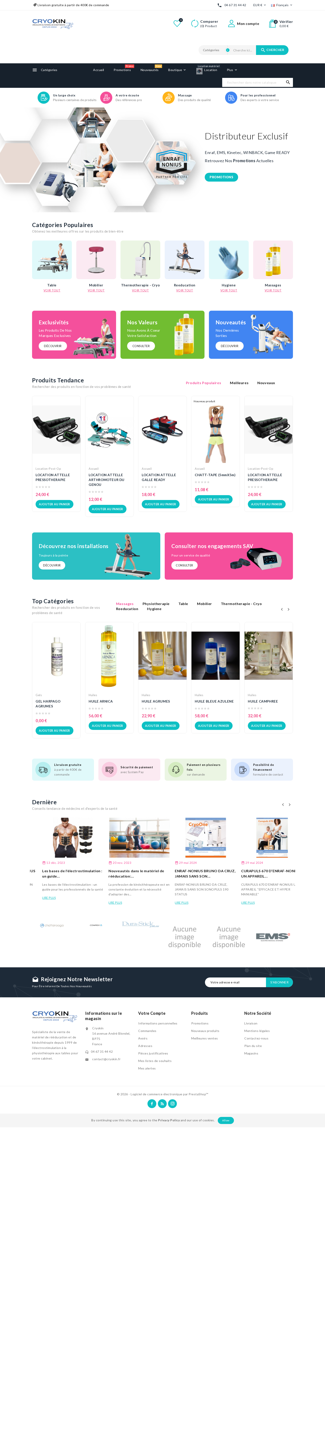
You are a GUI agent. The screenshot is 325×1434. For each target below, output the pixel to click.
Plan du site (253, 1046)
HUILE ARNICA (101, 701)
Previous (15, 159)
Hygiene (229, 285)
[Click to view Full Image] (63, 838)
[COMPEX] (96, 924)
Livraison (251, 1023)
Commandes (147, 1031)
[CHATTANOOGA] (52, 925)
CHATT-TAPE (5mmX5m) (215, 475)
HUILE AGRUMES (156, 701)
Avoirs (142, 1038)
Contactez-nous (256, 1038)
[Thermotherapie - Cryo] (140, 260)
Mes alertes (147, 1068)
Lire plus (39, 898)
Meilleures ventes (204, 1038)
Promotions (199, 1023)
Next (305, 159)
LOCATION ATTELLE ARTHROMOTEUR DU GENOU (106, 480)
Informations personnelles (158, 1023)
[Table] (52, 260)
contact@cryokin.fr (106, 1059)
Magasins (251, 1053)
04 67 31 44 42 (235, 5)
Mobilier (96, 285)
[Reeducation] (185, 260)
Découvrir (53, 346)
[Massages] (273, 260)
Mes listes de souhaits (155, 1061)
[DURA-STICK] (140, 925)
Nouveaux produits (205, 1031)
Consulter (141, 346)
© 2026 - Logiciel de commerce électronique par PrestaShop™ (162, 1094)
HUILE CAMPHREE (263, 701)
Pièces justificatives (153, 1053)
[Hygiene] (229, 260)
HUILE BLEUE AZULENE (214, 701)
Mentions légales (257, 1031)
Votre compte (151, 1013)
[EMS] (273, 937)
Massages (273, 285)
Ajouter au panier (54, 504)
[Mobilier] (96, 260)
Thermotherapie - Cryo (140, 285)
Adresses (145, 1046)
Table (52, 285)
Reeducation (184, 285)
